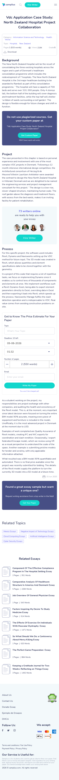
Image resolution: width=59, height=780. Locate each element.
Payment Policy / (8, 748)
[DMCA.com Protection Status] (52, 698)
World (7, 39)
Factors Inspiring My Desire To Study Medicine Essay (31, 611)
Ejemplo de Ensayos (12, 713)
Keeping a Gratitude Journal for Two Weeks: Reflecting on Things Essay (30, 667)
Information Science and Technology (28, 37)
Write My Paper (29, 385)
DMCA (5, 719)
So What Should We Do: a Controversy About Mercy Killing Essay (32, 638)
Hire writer (32, 5)
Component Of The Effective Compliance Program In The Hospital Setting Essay (33, 570)
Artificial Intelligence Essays (42, 536)
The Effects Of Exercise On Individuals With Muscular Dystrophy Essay (32, 624)
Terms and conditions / (11, 745)
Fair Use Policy (26, 745)
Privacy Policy (21, 748)
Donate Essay (9, 707)
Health (49, 37)
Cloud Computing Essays (14, 536)
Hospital (13, 43)
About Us (7, 695)
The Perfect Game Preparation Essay (31, 650)
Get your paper (29, 503)
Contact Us (7, 701)
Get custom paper (29, 135)
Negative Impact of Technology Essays (37, 531)
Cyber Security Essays (13, 541)
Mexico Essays (10, 531)
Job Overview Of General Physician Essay (33, 595)
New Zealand (25, 43)
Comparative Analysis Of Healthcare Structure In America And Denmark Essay (33, 583)
